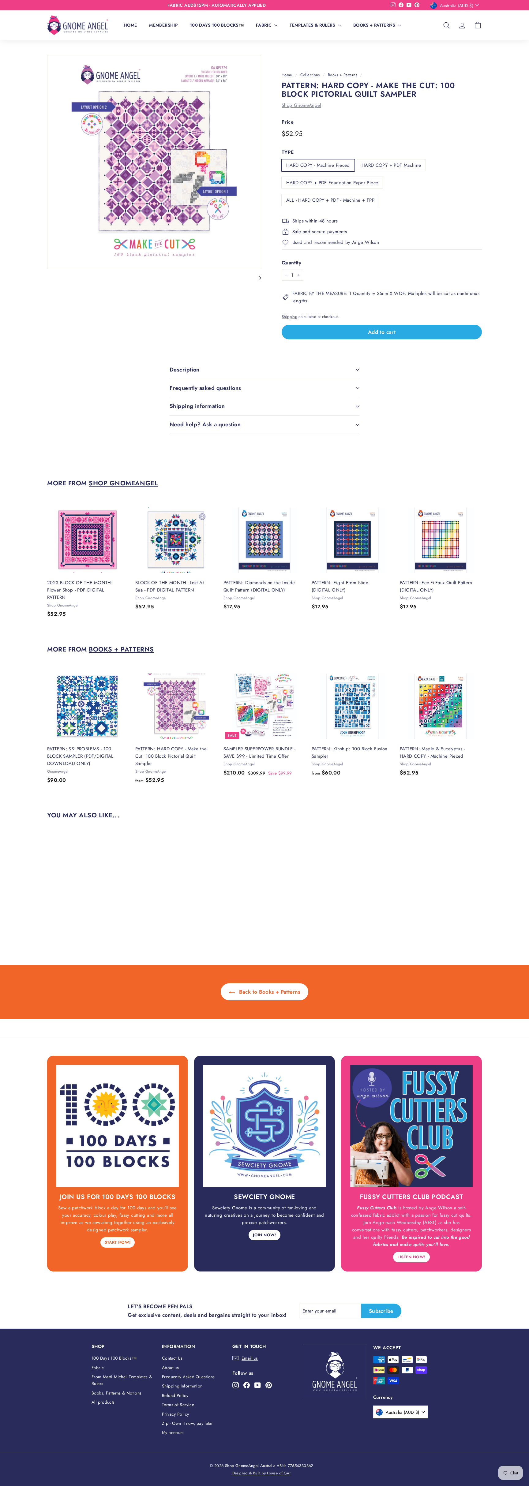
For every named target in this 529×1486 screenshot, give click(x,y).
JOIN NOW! (264, 1235)
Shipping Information (182, 1386)
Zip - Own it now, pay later (187, 1423)
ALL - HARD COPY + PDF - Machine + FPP (330, 200)
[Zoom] (154, 162)
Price (288, 121)
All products (103, 1402)
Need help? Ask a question (205, 424)
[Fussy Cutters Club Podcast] (411, 1126)
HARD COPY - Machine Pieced (318, 165)
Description (185, 370)
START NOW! (118, 1242)
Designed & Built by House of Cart (261, 1473)
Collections (310, 75)
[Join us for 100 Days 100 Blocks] (117, 1126)
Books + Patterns (374, 25)
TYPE (288, 152)
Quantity (291, 262)
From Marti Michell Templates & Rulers (122, 1380)
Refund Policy (175, 1395)
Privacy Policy (175, 1414)
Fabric (264, 25)
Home (130, 25)
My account (173, 1432)
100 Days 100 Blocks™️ (217, 25)
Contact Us (172, 1358)
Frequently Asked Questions (188, 1377)
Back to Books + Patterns (268, 991)
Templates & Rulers (313, 25)
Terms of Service (178, 1405)
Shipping (289, 316)
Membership (163, 25)
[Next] (257, 277)
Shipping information (197, 406)
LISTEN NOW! (411, 1257)
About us (170, 1368)
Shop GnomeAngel (301, 105)
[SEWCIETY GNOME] (264, 1126)
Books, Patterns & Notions (116, 1393)
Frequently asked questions (205, 388)
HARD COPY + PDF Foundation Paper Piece (332, 182)
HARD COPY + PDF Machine (391, 165)
